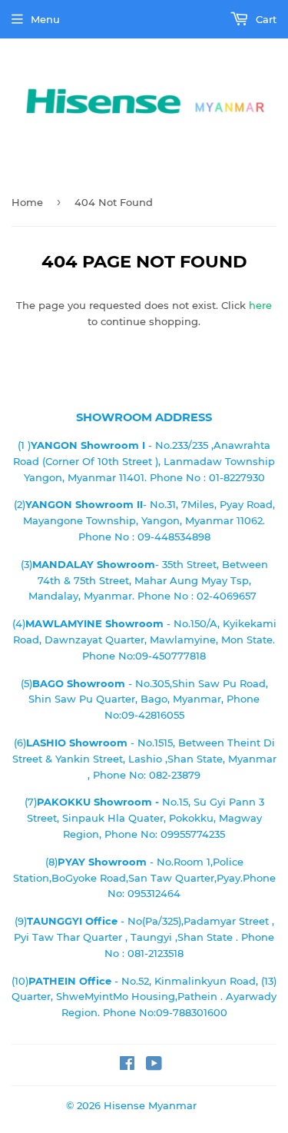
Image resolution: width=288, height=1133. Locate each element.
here (260, 305)
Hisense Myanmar (150, 1105)
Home (27, 202)
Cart (264, 19)
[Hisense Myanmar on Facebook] (127, 1065)
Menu (45, 19)
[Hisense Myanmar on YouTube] (154, 1065)
